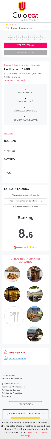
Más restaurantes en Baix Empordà (25, 201)
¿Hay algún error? (18, 352)
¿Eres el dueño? (17, 358)
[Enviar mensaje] (10, 37)
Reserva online (25, 52)
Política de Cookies (11, 390)
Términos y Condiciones (13, 387)
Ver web (21, 80)
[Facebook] (22, 37)
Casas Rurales (9, 375)
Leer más (8, 133)
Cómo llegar (9, 80)
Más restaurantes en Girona (25, 207)
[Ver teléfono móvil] (16, 37)
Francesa (10, 151)
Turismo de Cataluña (12, 379)
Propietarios (25, 404)
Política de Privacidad (12, 393)
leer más (32, 432)
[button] (11, 24)
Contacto (6, 396)
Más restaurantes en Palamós (25, 195)
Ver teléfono (25, 45)
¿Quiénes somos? (10, 384)
